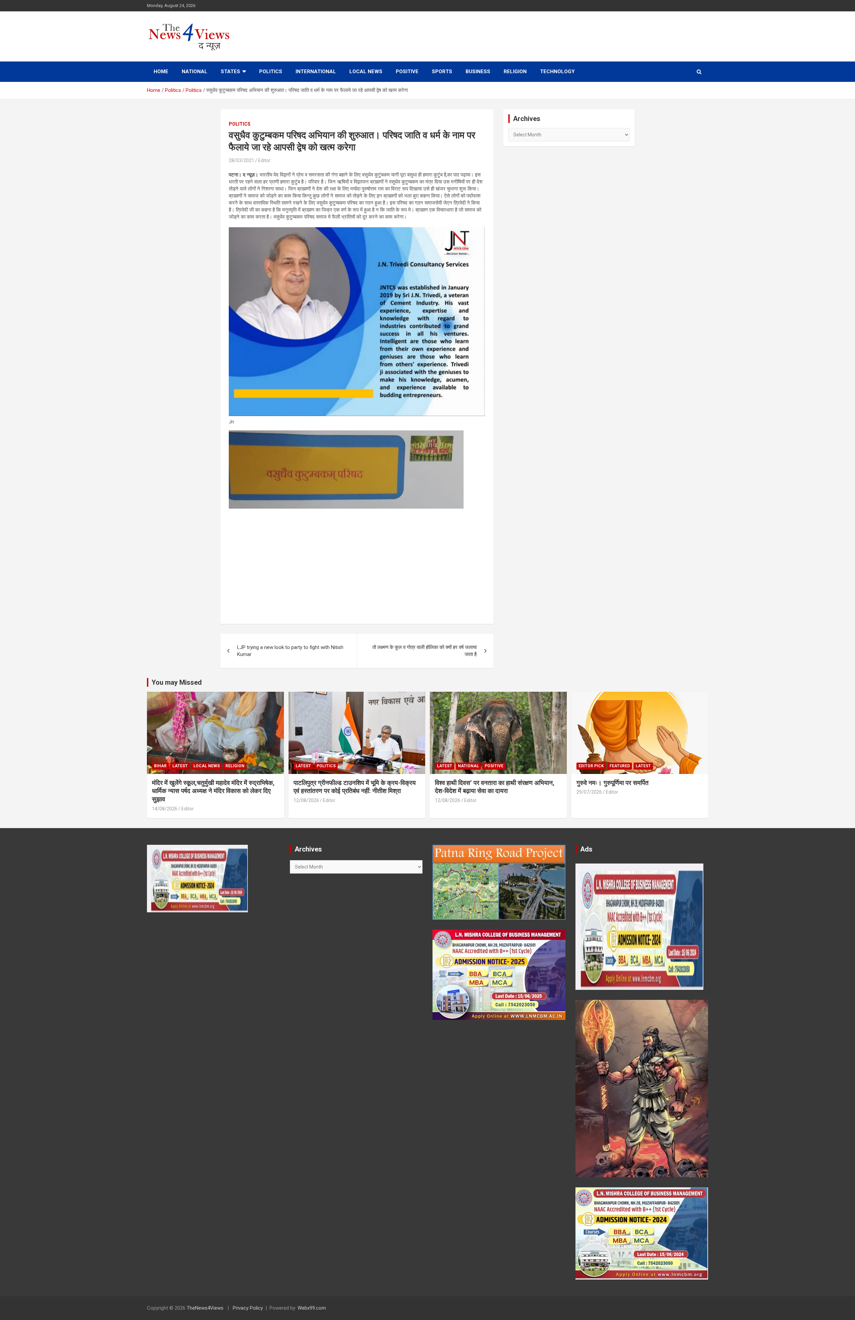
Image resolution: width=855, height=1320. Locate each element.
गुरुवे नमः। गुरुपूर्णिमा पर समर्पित (612, 783)
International (316, 72)
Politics (270, 72)
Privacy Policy (248, 1308)
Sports (442, 72)
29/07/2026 (589, 792)
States (230, 72)
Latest (180, 766)
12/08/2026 (306, 800)
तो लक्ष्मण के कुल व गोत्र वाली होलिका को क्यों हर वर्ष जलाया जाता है (424, 650)
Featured (620, 766)
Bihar (160, 766)
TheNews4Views (205, 1308)
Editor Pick (591, 766)
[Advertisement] (357, 562)
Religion (515, 72)
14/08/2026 (164, 808)
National (194, 72)
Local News (365, 72)
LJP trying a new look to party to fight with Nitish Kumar (290, 650)
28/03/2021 (241, 160)
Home (161, 72)
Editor (264, 160)
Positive (407, 72)
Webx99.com (312, 1308)
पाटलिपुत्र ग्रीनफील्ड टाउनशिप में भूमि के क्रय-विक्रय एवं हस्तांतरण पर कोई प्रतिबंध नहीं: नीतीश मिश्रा (355, 787)
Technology (557, 72)
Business (478, 72)
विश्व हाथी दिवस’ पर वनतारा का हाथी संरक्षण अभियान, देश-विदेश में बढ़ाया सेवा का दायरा (494, 787)
